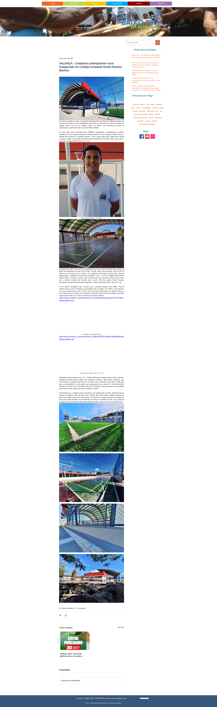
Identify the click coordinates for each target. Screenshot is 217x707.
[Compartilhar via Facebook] (60, 615)
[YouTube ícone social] (147, 136)
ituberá (157, 114)
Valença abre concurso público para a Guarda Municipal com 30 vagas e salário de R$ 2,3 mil (72, 655)
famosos (142, 111)
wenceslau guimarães (147, 124)
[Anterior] (12, 21)
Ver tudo (121, 627)
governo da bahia (140, 114)
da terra (155, 108)
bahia (153, 104)
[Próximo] (204, 21)
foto (161, 111)
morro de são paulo (140, 118)
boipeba (159, 104)
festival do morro (152, 111)
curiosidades (146, 108)
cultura (138, 108)
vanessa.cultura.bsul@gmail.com (116, 698)
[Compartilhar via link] (66, 615)
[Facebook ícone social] (141, 136)
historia (151, 114)
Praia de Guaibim (139, 104)
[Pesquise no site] (157, 42)
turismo (147, 121)
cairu (132, 108)
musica (150, 118)
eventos (135, 111)
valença (154, 121)
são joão (140, 121)
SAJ (147, 104)
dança (161, 108)
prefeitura (158, 118)
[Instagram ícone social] (153, 136)
